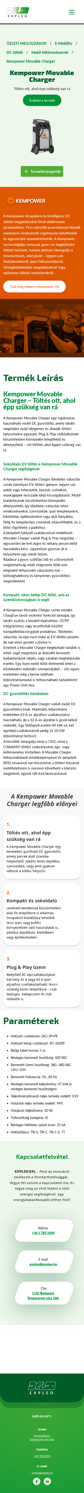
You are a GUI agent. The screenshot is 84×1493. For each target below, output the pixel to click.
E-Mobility (63, 43)
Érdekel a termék (42, 100)
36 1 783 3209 (44, 1233)
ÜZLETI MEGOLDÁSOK (26, 43)
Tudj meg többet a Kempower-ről (34, 286)
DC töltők (15, 52)
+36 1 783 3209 (42, 1456)
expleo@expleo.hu (43, 1264)
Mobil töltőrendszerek (49, 52)
